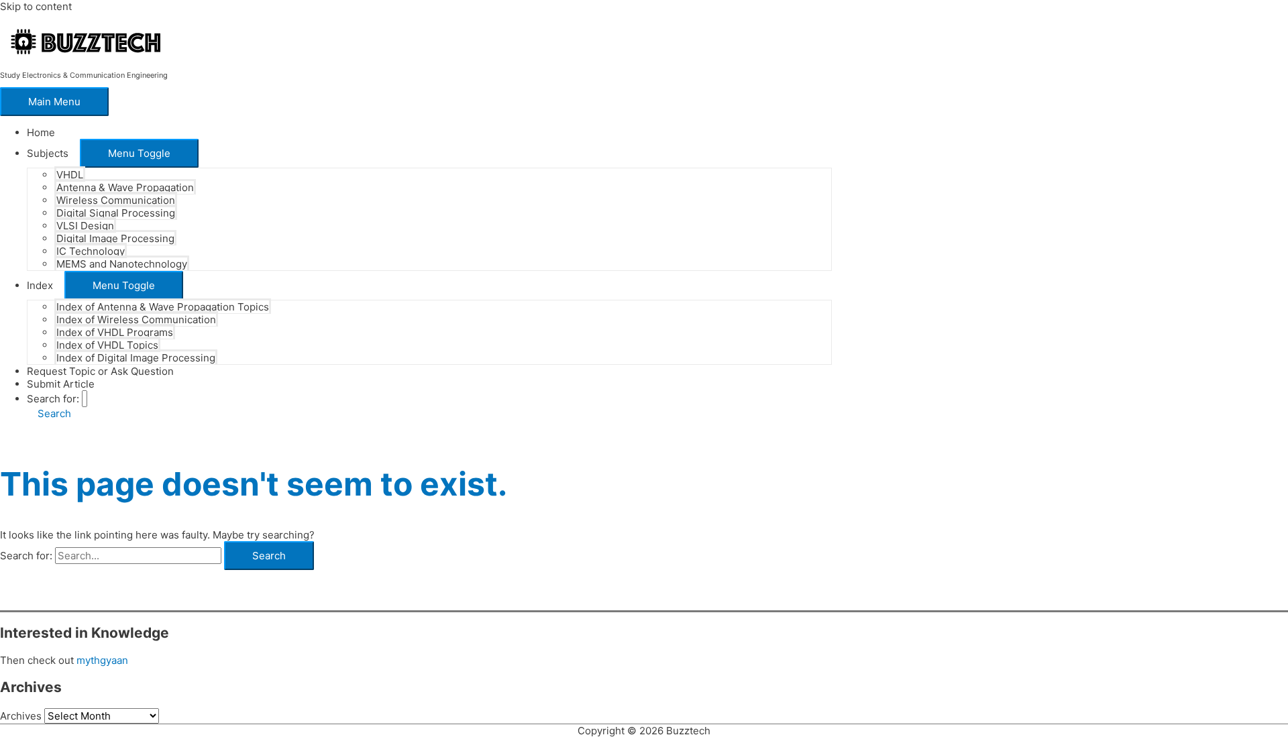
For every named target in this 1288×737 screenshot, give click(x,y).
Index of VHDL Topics (107, 345)
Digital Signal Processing (115, 213)
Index (40, 285)
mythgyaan (102, 660)
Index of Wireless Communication (136, 319)
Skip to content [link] (36, 6)
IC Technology (90, 251)
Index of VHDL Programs (114, 332)
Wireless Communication (115, 200)
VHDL (69, 174)
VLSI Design (85, 225)
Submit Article (61, 384)
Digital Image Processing (115, 238)
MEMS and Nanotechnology (121, 264)
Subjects (47, 153)
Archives (21, 716)
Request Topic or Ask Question (100, 371)
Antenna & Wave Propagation (125, 187)
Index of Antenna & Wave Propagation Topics (162, 306)
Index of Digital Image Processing (135, 357)
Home (41, 132)
